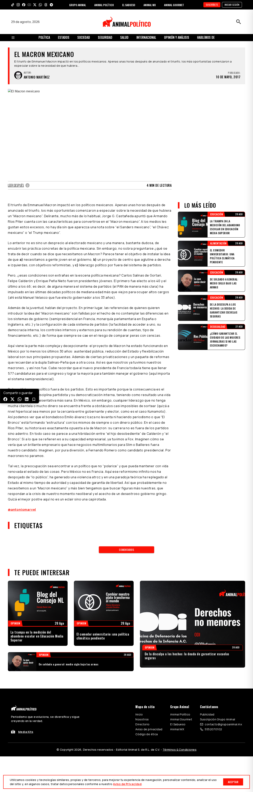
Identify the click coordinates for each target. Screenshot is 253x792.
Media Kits (25, 732)
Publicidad (207, 714)
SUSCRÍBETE (212, 4)
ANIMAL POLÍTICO (104, 5)
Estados (63, 37)
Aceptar (233, 782)
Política (44, 37)
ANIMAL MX (149, 5)
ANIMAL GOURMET (174, 5)
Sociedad (83, 37)
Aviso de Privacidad (127, 784)
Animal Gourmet (181, 719)
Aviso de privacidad (148, 729)
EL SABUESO (128, 5)
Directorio (142, 724)
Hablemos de (206, 37)
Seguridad (105, 37)
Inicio (139, 714)
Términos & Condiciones (179, 749)
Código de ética (146, 734)
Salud (124, 37)
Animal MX (177, 729)
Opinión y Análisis (176, 37)
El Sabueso (177, 724)
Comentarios (126, 550)
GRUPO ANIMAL (77, 5)
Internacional (146, 37)
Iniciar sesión (232, 4)
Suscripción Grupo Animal (217, 719)
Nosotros (142, 719)
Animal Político (180, 714)
